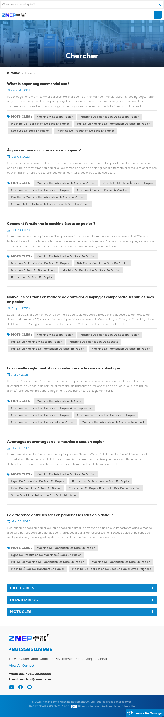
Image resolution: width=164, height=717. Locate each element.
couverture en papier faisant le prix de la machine (104, 488)
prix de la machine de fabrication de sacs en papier (113, 123)
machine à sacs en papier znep (33, 270)
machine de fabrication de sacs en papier (109, 116)
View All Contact (21, 665)
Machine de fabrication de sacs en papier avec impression (51, 408)
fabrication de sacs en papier (31, 277)
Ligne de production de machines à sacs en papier (46, 555)
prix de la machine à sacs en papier (128, 183)
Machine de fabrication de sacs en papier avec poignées (111, 569)
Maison (16, 73)
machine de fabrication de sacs (59, 401)
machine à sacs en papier (55, 116)
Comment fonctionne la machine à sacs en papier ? (51, 223)
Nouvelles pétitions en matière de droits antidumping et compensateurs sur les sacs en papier (80, 299)
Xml (97, 706)
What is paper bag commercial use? (38, 83)
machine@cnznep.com (35, 679)
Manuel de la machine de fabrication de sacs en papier (50, 204)
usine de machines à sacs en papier (36, 488)
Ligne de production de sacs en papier (37, 481)
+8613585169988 (31, 649)
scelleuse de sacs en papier (30, 130)
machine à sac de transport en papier (37, 569)
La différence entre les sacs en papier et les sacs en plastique (60, 515)
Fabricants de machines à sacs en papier (100, 481)
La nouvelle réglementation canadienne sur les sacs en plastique (63, 368)
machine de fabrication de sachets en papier (42, 422)
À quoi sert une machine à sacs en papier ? (44, 150)
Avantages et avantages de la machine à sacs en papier (55, 441)
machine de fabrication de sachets (93, 341)
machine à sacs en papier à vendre (102, 190)
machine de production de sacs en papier (85, 130)
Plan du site (85, 706)
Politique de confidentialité (118, 706)
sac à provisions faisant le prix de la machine (43, 495)
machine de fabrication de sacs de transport (113, 422)
